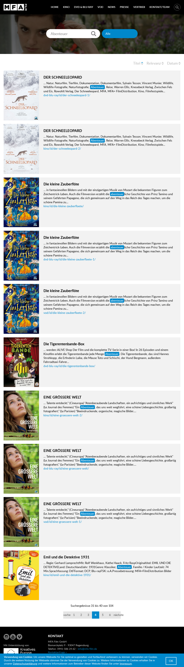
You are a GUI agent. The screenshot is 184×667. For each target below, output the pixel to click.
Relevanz (154, 63)
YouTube (13, 637)
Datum (172, 63)
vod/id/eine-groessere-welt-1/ (62, 522)
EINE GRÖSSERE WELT (62, 397)
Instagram (6, 637)
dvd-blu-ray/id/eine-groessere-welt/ (66, 468)
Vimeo (19, 637)
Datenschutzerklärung (25, 663)
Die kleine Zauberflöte (61, 183)
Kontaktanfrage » (57, 652)
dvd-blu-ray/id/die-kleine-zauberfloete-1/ (69, 259)
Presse (124, 7)
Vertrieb (139, 7)
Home (55, 7)
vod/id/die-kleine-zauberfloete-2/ (64, 313)
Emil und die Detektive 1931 (66, 556)
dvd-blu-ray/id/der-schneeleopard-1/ (66, 95)
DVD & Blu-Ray (83, 7)
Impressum (126, 663)
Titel (136, 63)
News (111, 7)
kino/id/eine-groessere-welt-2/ (62, 415)
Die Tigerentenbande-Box (63, 343)
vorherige (66, 615)
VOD (100, 7)
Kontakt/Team (159, 7)
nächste (117, 615)
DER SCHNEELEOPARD (62, 77)
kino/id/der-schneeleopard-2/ (62, 149)
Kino (66, 7)
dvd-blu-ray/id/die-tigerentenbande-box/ (69, 366)
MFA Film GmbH (15, 7)
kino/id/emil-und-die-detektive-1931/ (67, 575)
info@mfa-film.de (87, 648)
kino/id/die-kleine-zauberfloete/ (63, 206)
